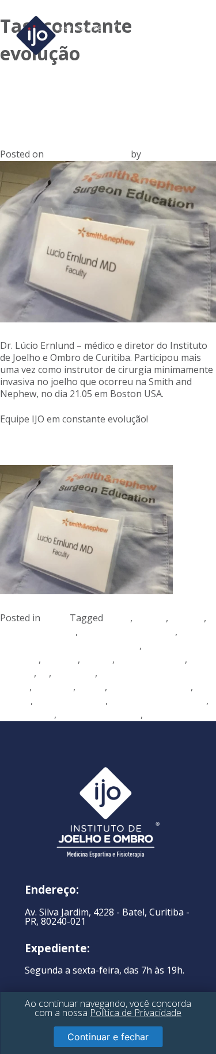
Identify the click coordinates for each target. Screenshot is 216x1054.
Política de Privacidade (135, 1012)
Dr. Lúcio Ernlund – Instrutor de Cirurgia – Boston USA (102, 99)
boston (150, 617)
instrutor (53, 686)
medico (15, 700)
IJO (149, 154)
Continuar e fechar (108, 1037)
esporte (17, 673)
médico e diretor (70, 700)
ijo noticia (74, 673)
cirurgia (187, 617)
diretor (97, 659)
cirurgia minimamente (127, 631)
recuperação (27, 714)
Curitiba (60, 659)
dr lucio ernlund (151, 659)
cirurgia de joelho (37, 631)
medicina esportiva (150, 686)
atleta (117, 617)
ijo (44, 673)
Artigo (56, 617)
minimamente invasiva (158, 700)
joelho (91, 686)
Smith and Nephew (100, 714)
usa (153, 714)
